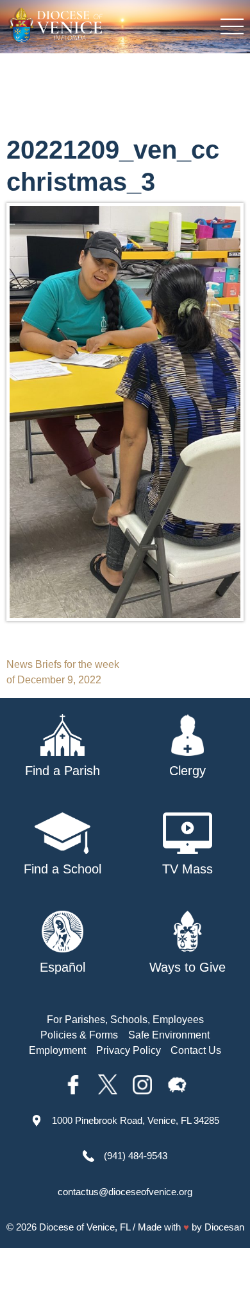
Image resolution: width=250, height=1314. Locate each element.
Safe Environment (169, 1034)
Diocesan (224, 1227)
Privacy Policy (128, 1050)
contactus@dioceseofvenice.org (125, 1191)
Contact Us (196, 1050)
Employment (57, 1050)
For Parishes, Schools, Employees (125, 1019)
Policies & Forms (79, 1034)
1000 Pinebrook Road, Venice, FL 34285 (135, 1120)
